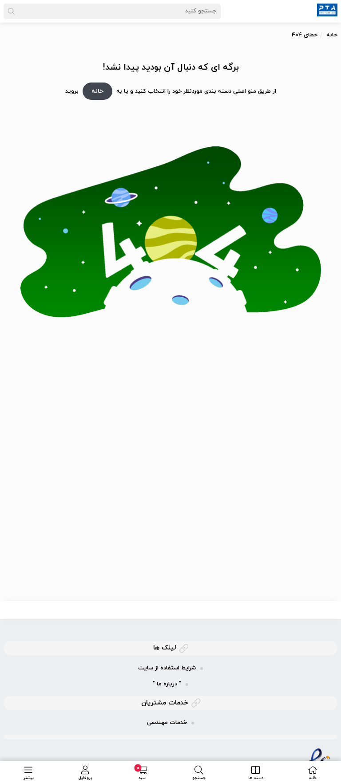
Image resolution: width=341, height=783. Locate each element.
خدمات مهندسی (167, 723)
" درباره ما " (167, 684)
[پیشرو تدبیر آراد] (327, 9)
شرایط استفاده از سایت (167, 668)
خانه (331, 35)
